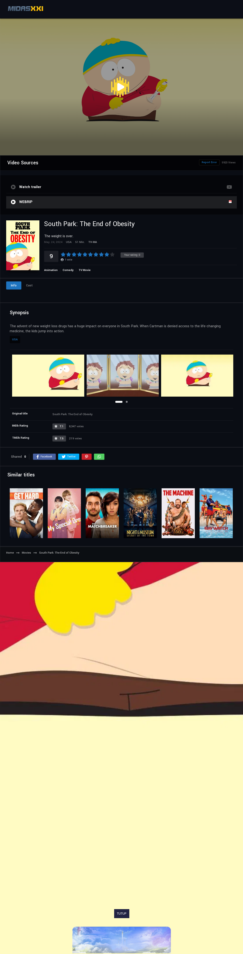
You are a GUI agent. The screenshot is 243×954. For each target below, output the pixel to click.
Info (14, 285)
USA (15, 339)
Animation (51, 270)
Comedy (68, 270)
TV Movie (85, 270)
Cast (29, 285)
